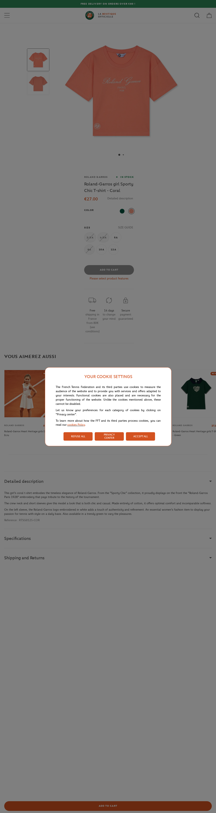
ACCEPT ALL (140, 436)
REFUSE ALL (78, 436)
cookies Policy (76, 425)
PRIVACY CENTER (109, 436)
